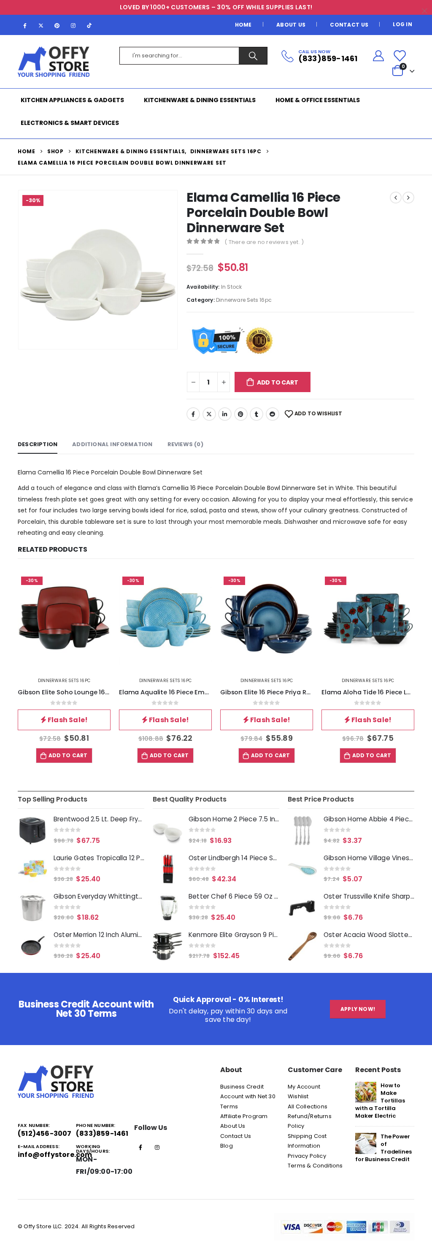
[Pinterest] (57, 25)
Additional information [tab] (112, 444)
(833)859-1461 (102, 1133)
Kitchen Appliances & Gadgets (72, 100)
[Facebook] (25, 25)
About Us (290, 24)
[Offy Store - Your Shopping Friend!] (53, 61)
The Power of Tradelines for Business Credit (383, 1147)
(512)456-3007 (45, 1133)
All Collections (307, 1106)
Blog (226, 1146)
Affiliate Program (243, 1116)
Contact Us (349, 24)
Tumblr (256, 414)
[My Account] (378, 56)
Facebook (193, 414)
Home (243, 24)
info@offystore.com (55, 1154)
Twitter (209, 414)
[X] (41, 25)
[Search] (253, 55)
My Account (304, 1087)
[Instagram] (73, 25)
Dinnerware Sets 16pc (244, 299)
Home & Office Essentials (317, 100)
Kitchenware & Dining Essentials (200, 100)
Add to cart (277, 382)
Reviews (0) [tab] (185, 444)
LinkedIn (225, 414)
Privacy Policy (307, 1156)
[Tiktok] (89, 25)
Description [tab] (37, 444)
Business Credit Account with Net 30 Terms (247, 1096)
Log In (402, 24)
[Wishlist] (399, 56)
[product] (32, 830)
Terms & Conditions (315, 1166)
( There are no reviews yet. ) (264, 242)
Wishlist (298, 1096)
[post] (365, 1092)
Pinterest (241, 414)
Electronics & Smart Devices (70, 123)
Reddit (272, 414)
